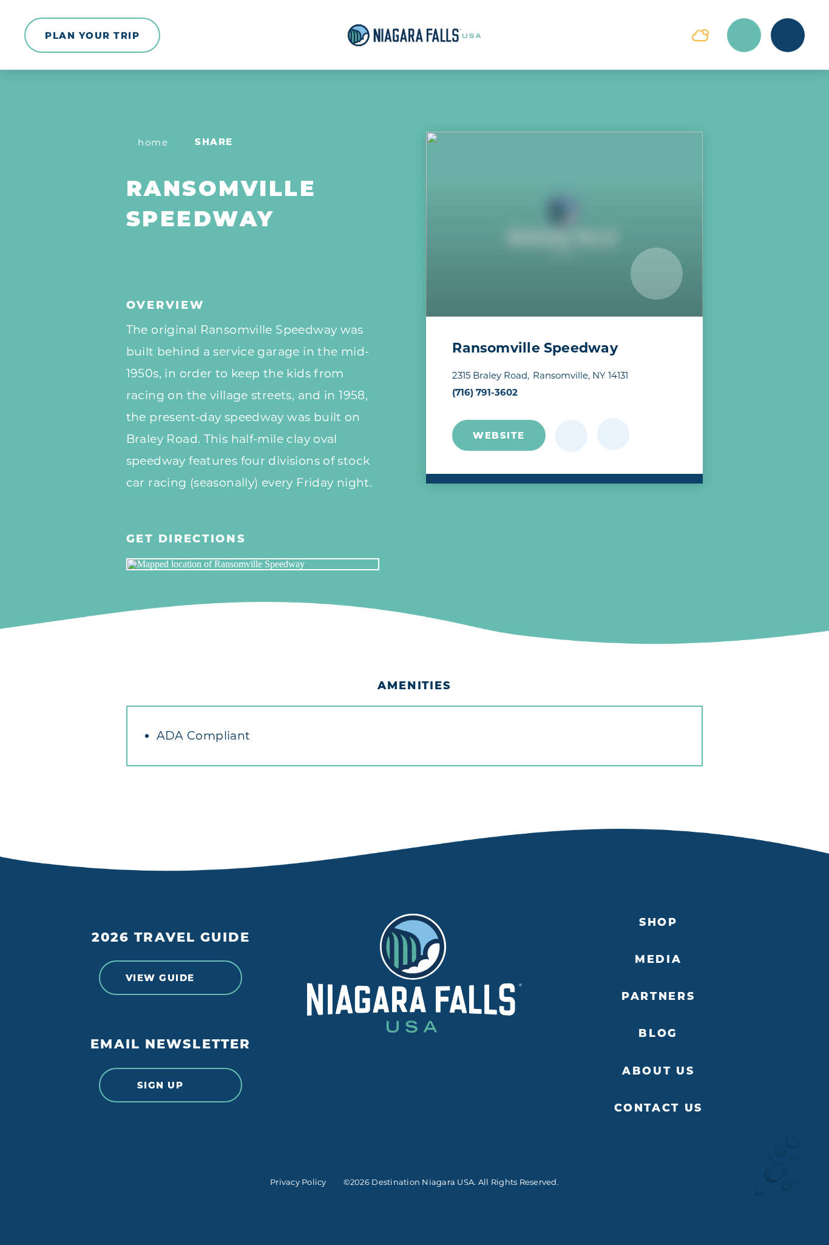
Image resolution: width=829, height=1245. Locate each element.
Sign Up (160, 1085)
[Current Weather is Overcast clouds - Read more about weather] (700, 35)
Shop (658, 922)
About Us (658, 1070)
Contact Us (658, 1107)
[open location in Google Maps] (252, 564)
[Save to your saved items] (571, 436)
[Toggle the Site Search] (744, 35)
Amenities (414, 685)
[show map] (613, 434)
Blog (658, 1033)
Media (658, 959)
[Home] (414, 35)
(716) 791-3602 (485, 392)
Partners (658, 996)
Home (153, 142)
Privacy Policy (298, 1182)
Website (499, 435)
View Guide (160, 978)
